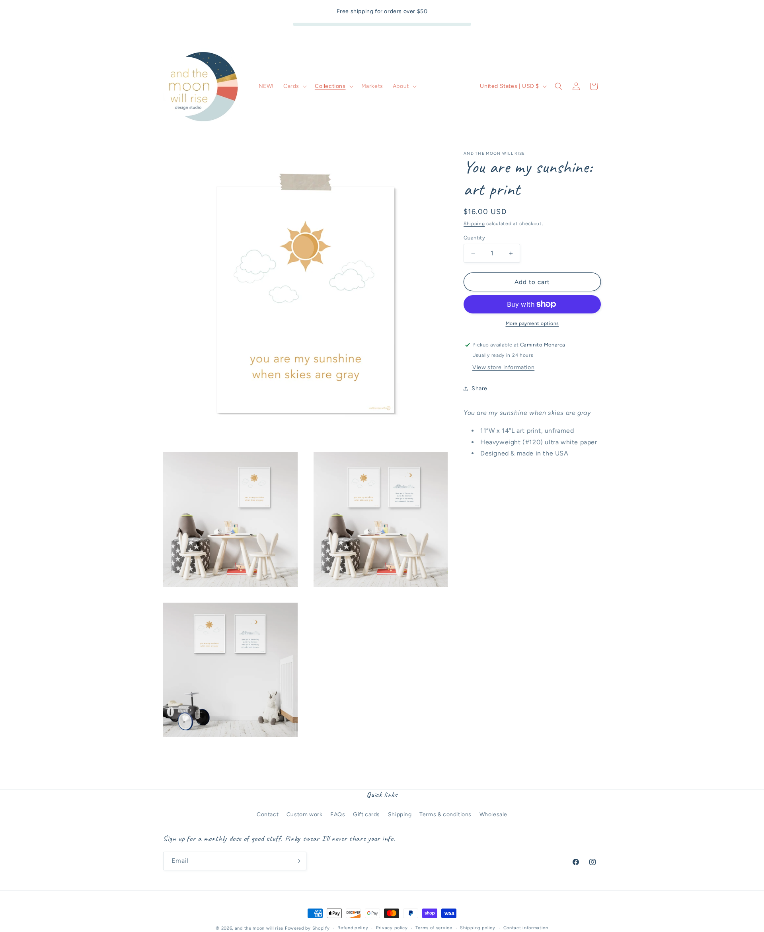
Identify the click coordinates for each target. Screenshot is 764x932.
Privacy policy (392, 927)
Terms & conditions (445, 814)
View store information (503, 367)
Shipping (474, 223)
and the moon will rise (259, 928)
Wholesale (493, 814)
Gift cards (366, 814)
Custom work (304, 814)
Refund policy (352, 927)
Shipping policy (477, 927)
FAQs (337, 814)
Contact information (525, 927)
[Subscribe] (297, 861)
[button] (294, 86)
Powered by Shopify (307, 928)
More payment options (532, 323)
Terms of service (433, 927)
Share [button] (479, 388)
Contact (268, 814)
